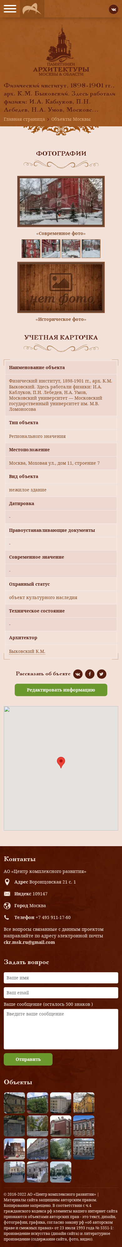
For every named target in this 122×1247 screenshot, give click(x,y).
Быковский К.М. (27, 651)
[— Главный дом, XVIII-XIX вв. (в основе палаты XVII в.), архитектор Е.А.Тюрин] (14, 1102)
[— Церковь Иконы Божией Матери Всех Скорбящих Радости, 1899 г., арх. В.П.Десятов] (14, 1149)
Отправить (28, 1059)
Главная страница (24, 119)
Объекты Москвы (71, 119)
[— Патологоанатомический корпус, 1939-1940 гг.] (60, 1126)
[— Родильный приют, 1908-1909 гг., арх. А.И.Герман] (83, 1126)
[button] (61, 762)
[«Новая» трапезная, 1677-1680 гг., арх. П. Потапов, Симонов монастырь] (37, 1172)
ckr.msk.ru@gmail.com (29, 942)
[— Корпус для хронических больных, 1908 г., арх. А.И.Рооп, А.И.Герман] (60, 1102)
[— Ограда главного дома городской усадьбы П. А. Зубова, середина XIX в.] (14, 1126)
